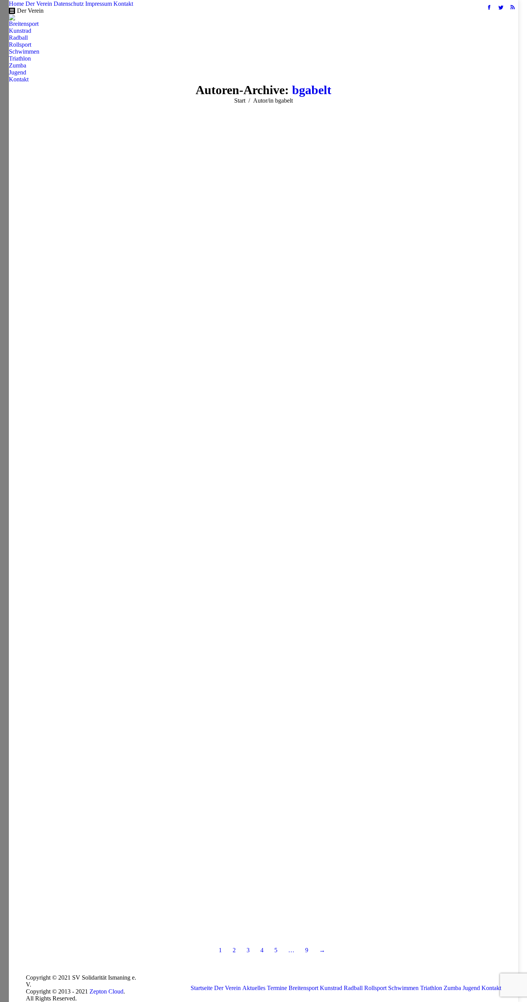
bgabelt (311, 90)
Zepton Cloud (106, 991)
